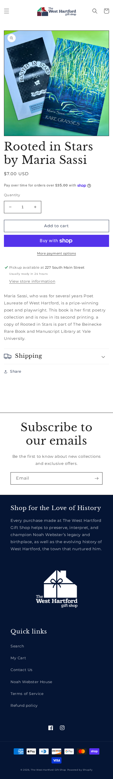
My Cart (18, 658)
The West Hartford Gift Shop (48, 769)
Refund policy (24, 705)
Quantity (12, 195)
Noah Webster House (31, 681)
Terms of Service (27, 693)
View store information (32, 281)
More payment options (56, 253)
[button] (6, 11)
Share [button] (15, 371)
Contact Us (22, 669)
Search (17, 646)
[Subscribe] (96, 478)
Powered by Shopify (80, 769)
